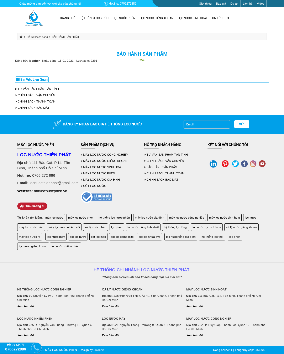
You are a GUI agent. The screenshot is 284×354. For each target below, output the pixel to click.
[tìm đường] (32, 205)
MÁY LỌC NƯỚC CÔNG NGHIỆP (105, 154)
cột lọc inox (98, 236)
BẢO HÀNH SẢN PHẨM (142, 54)
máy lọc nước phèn (81, 217)
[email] (207, 124)
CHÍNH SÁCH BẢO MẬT (33, 107)
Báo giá (221, 3)
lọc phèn (116, 227)
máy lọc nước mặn (31, 227)
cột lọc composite (122, 236)
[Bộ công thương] (96, 197)
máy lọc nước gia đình (149, 217)
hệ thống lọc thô (212, 236)
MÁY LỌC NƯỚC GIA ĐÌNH (101, 179)
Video (260, 3)
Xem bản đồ (25, 306)
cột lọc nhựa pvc (149, 236)
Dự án (234, 3)
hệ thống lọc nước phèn (114, 217)
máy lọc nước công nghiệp (186, 217)
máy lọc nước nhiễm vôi (64, 227)
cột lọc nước (78, 236)
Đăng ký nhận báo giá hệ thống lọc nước (101, 124)
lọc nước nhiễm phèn (65, 246)
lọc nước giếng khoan (33, 246)
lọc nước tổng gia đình (181, 236)
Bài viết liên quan (34, 79)
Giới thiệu (205, 3)
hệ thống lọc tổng (176, 227)
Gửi (241, 124)
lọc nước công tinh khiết (143, 227)
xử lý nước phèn (95, 227)
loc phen (235, 236)
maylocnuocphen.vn (50, 191)
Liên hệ (248, 3)
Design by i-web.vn (92, 349)
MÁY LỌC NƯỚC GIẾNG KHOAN (104, 161)
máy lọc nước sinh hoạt (224, 217)
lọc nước (250, 217)
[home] (33, 18)
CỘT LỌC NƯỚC (94, 186)
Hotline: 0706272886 (122, 3)
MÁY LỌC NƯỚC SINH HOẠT (102, 167)
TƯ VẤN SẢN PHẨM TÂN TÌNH (38, 89)
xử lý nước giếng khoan (241, 227)
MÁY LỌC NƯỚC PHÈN (98, 173)
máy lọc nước (54, 217)
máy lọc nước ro (29, 236)
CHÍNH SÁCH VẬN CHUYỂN (36, 95)
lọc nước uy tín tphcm (207, 227)
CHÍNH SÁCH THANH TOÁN (36, 101)
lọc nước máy (56, 236)
